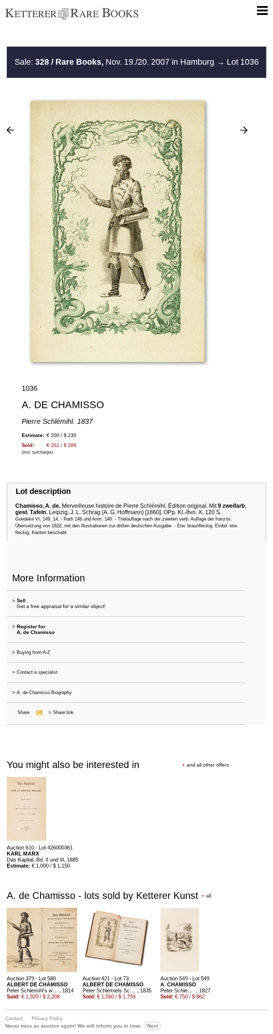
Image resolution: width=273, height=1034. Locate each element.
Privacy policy (47, 1018)
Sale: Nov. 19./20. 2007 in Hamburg (115, 61)
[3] (10, 130)
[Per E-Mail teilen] (37, 712)
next (152, 1026)
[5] (243, 130)
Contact (14, 1018)
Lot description (43, 491)
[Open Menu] (262, 11)
